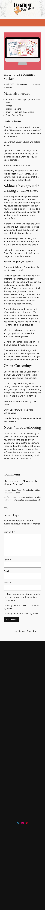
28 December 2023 (12, 493)
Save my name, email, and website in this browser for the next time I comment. (23, 597)
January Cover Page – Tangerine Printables (22, 490)
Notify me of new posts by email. (22, 613)
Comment (9, 532)
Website (7, 582)
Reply (6, 508)
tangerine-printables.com (30, 84)
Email (7, 571)
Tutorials (8, 88)
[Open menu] (40, 22)
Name (7, 559)
